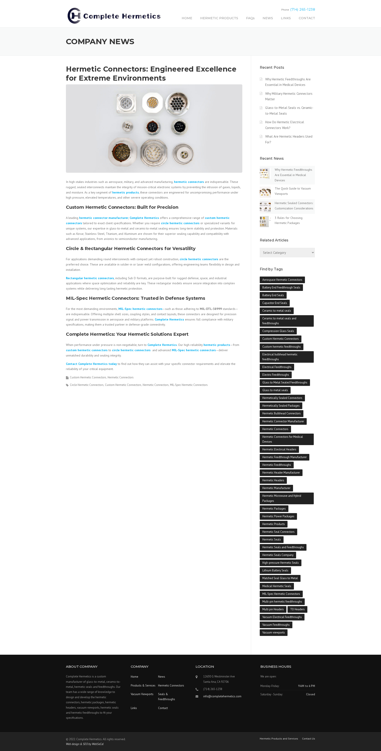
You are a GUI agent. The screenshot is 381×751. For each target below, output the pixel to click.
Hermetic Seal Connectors (278, 532)
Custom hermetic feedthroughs (281, 347)
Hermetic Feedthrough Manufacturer (284, 457)
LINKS (286, 18)
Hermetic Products (273, 524)
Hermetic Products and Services (279, 738)
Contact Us (308, 738)
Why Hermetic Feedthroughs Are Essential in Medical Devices (293, 175)
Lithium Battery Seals (275, 570)
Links (134, 708)
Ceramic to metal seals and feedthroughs (279, 321)
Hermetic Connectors (121, 377)
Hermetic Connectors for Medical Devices (282, 439)
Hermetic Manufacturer (276, 488)
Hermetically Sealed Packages (281, 406)
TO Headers (297, 609)
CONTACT (307, 18)
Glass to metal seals (275, 390)
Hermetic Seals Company (277, 555)
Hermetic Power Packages (278, 516)
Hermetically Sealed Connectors (282, 398)
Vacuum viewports (273, 632)
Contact (163, 708)
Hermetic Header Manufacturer (281, 472)
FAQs (250, 18)
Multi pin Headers (273, 609)
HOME (187, 18)
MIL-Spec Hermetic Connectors (189, 385)
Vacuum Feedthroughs (276, 625)
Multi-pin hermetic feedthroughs (282, 601)
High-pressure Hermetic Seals (280, 563)
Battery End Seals (273, 295)
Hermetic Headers (273, 480)
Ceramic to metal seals (276, 311)
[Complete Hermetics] (114, 15)
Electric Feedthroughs (275, 375)
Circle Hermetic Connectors (87, 385)
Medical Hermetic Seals (276, 586)
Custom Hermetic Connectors (88, 377)
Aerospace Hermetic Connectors (282, 280)
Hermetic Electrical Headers (279, 449)
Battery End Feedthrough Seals (281, 287)
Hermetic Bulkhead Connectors (281, 413)
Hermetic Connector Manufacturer (283, 421)
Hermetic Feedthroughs (276, 465)
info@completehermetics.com (222, 696)
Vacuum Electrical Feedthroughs (282, 617)
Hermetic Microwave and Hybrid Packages (281, 498)
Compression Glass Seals (278, 331)
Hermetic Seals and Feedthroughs (283, 547)
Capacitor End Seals (274, 303)
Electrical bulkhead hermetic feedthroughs (279, 357)
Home (134, 677)
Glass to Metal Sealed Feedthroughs (284, 382)
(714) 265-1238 (302, 9)
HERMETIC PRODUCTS (219, 18)
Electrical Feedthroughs (276, 367)
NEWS (268, 18)
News (161, 677)
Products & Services (143, 685)
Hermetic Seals (271, 539)
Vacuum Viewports (142, 694)
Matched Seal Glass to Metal (280, 578)
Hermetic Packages (274, 508)
